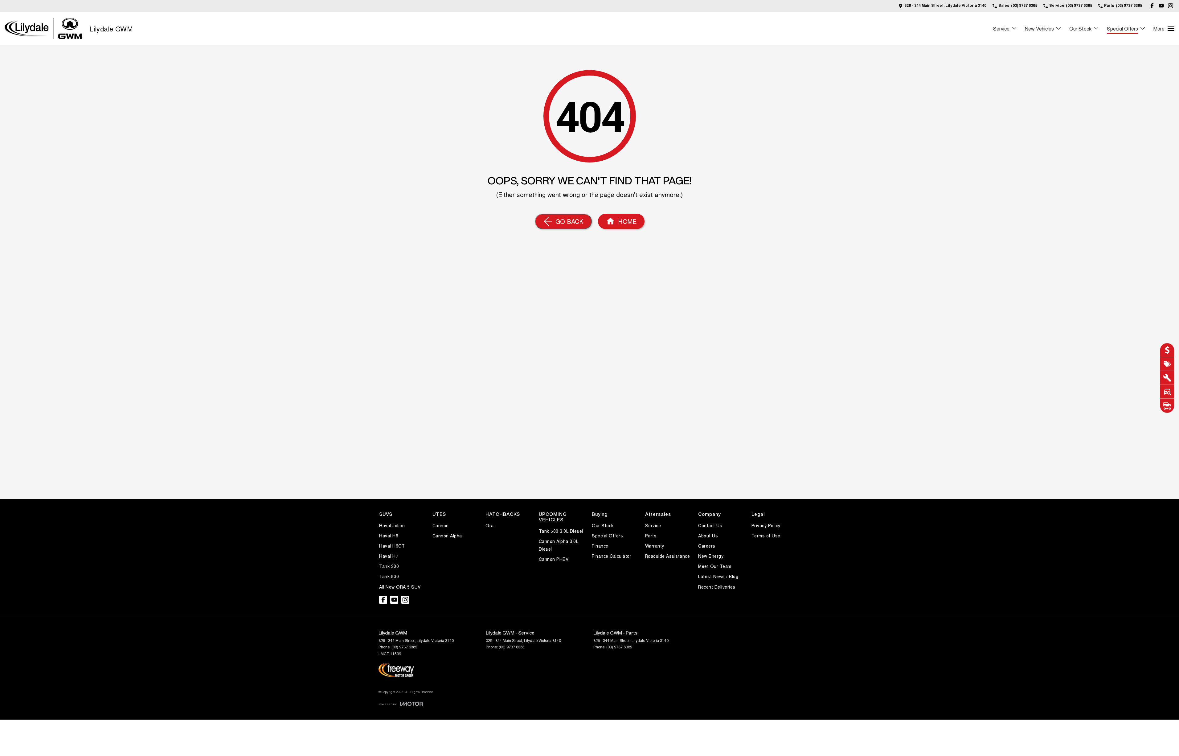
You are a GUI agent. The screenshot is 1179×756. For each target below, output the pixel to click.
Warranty (654, 546)
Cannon (440, 525)
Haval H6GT (392, 546)
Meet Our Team (714, 566)
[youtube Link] (1161, 6)
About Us (708, 535)
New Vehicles (1039, 28)
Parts (651, 535)
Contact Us (710, 525)
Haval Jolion (392, 525)
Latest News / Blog (718, 576)
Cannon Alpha (447, 535)
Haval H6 (388, 535)
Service (1001, 28)
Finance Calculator (611, 556)
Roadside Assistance (667, 556)
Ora (489, 525)
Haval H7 (388, 556)
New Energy (710, 556)
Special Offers (1122, 28)
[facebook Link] (1152, 6)
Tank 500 (389, 576)
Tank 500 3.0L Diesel (561, 531)
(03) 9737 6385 (404, 646)
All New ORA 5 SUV (400, 587)
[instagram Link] (1170, 6)
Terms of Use (765, 535)
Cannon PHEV (554, 559)
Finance (600, 546)
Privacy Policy (765, 525)
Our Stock (1080, 28)
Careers (706, 546)
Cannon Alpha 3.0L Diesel (559, 545)
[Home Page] (43, 28)
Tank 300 (389, 566)
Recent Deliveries (716, 587)
